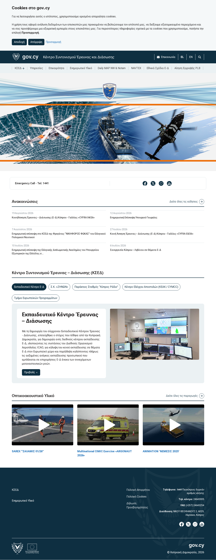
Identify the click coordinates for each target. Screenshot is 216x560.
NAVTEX (136, 68)
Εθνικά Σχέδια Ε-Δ (158, 68)
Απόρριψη (36, 42)
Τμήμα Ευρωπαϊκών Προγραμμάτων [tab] (35, 298)
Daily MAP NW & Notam (112, 68)
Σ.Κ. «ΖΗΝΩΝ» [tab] (59, 286)
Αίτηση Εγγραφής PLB (187, 68)
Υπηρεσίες (36, 68)
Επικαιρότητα (56, 68)
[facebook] (145, 183)
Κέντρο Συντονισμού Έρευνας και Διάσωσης (78, 57)
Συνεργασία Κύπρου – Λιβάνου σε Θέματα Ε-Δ (135, 250)
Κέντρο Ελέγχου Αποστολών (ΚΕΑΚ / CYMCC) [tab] (151, 286)
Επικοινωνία (168, 57)
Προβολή (32, 372)
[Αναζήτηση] (200, 57)
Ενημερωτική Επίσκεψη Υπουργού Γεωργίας (133, 217)
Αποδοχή (19, 42)
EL (182, 57)
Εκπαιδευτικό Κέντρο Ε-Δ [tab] (29, 286)
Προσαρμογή (53, 42)
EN (191, 57)
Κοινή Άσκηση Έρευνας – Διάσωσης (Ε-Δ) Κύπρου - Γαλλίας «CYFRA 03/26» (151, 233)
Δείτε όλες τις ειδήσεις (183, 201)
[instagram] (161, 183)
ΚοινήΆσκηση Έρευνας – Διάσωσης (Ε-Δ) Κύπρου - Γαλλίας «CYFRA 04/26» (53, 217)
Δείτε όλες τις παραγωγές (182, 395)
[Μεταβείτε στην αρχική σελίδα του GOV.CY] (25, 57)
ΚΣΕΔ (18, 68)
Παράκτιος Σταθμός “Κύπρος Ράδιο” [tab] (96, 286)
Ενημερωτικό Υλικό (81, 68)
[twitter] (153, 183)
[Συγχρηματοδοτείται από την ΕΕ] (32, 548)
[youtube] (169, 183)
